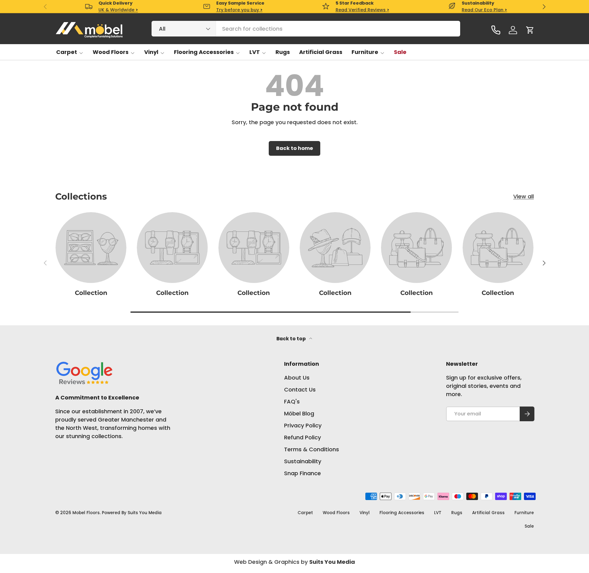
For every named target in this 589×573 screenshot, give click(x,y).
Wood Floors (111, 52)
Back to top (291, 338)
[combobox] (306, 28)
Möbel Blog (299, 413)
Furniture (365, 52)
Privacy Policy (302, 425)
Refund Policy (302, 437)
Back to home (294, 148)
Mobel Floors (86, 513)
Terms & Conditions (311, 449)
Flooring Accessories (204, 52)
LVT (254, 52)
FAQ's (292, 401)
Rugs (282, 52)
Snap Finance (302, 473)
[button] (530, 30)
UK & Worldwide (118, 10)
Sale (400, 52)
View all (523, 196)
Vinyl (151, 52)
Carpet (66, 52)
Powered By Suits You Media (132, 513)
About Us (297, 377)
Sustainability (302, 461)
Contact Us (300, 389)
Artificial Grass (320, 52)
